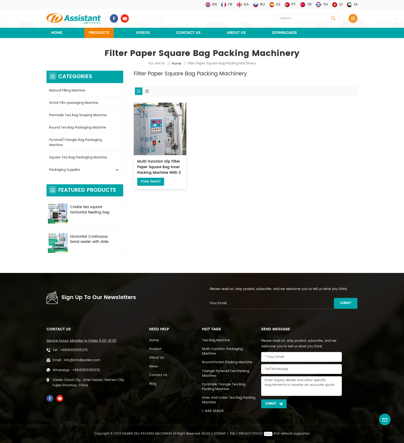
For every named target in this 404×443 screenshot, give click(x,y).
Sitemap (219, 434)
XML (232, 434)
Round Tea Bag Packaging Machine (77, 127)
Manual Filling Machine (67, 90)
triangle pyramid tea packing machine (225, 373)
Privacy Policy (251, 434)
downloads (284, 33)
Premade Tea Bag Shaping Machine (78, 115)
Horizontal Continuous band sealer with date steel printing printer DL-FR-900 (91, 239)
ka (246, 4)
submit (345, 303)
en (214, 4)
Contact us (158, 375)
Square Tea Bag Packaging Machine (78, 157)
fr (230, 4)
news (153, 366)
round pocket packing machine (227, 362)
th (325, 4)
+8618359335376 (74, 350)
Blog (152, 383)
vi (341, 4)
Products (99, 33)
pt (294, 4)
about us (156, 357)
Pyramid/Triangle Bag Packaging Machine (75, 142)
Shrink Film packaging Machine (73, 102)
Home (56, 33)
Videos (143, 33)
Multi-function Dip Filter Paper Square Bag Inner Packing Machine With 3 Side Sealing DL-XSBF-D (159, 167)
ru (262, 4)
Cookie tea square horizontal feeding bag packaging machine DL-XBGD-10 (91, 210)
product (155, 349)
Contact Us (188, 33)
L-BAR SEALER (213, 411)
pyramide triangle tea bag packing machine (223, 386)
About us (236, 33)
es (278, 4)
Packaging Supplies (64, 169)
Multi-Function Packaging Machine (222, 351)
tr (309, 4)
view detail (151, 181)
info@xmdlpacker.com (82, 360)
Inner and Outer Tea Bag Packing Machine (228, 400)
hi (355, 4)
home (154, 340)
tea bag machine (216, 340)
